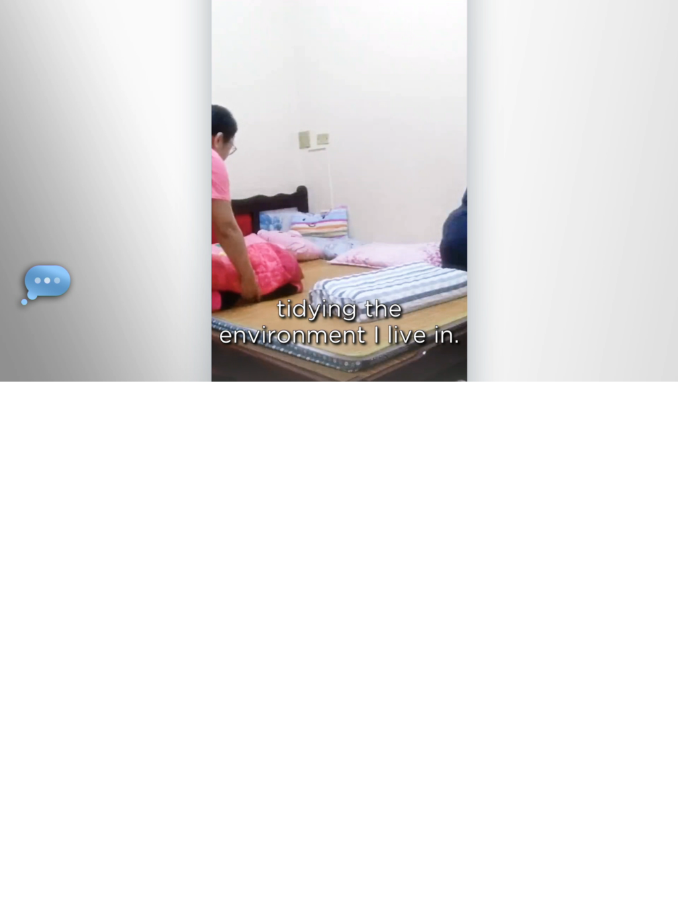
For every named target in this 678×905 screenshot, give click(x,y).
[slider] (365, 369)
